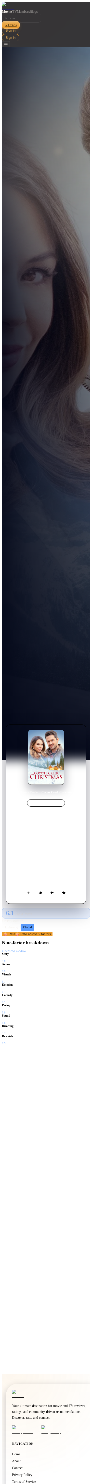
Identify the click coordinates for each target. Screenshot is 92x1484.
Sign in (10, 30)
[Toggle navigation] (6, 44)
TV (14, 11)
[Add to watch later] (28, 893)
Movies (7, 11)
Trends (11, 25)
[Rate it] (64, 893)
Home (23, 792)
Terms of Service (24, 1482)
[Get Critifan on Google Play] (54, 1429)
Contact (17, 1468)
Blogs (34, 11)
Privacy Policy (22, 1475)
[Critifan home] (46, 6)
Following (11, 927)
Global (27, 927)
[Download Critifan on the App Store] (25, 1429)
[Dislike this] (52, 893)
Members (23, 11)
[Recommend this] (40, 893)
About (16, 1461)
